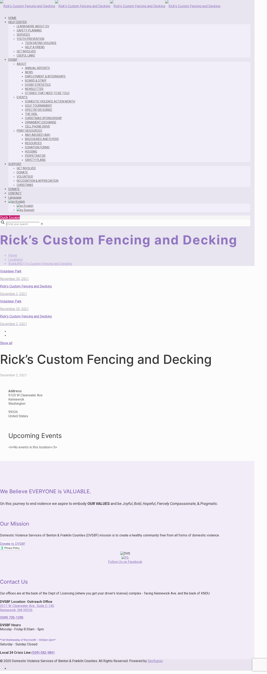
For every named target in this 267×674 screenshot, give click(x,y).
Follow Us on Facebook (125, 562)
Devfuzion (155, 661)
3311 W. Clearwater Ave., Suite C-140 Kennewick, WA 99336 (27, 608)
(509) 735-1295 (11, 618)
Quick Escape (10, 217)
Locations (15, 260)
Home (12, 255)
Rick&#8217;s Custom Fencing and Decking (40, 264)
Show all (6, 343)
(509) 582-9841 (43, 653)
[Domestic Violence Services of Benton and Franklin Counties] (110, 6)
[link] (41, 224)
